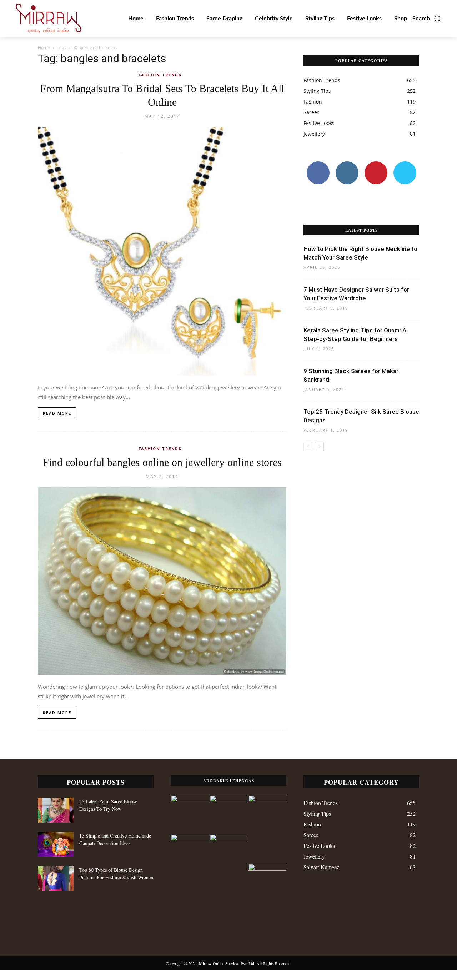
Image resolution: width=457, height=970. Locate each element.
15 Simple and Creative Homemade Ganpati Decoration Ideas (115, 839)
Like (318, 164)
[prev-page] (307, 446)
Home (44, 48)
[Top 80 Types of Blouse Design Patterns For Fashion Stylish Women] (56, 878)
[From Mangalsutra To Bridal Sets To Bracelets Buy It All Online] (162, 251)
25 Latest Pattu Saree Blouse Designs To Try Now (108, 805)
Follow (346, 164)
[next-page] (319, 446)
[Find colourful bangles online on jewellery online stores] (162, 581)
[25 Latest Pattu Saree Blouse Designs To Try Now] (56, 810)
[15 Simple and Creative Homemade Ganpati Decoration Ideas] (56, 844)
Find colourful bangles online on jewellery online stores (162, 462)
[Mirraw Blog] (48, 18)
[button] (426, 18)
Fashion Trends (160, 75)
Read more (57, 413)
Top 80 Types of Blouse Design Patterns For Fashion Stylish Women (116, 873)
